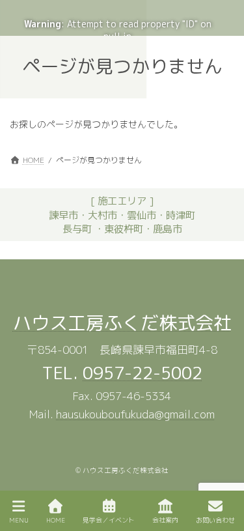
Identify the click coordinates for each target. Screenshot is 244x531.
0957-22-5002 (142, 372)
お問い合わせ (215, 519)
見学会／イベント (109, 519)
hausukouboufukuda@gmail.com (135, 414)
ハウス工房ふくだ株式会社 (122, 323)
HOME (55, 519)
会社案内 (165, 519)
